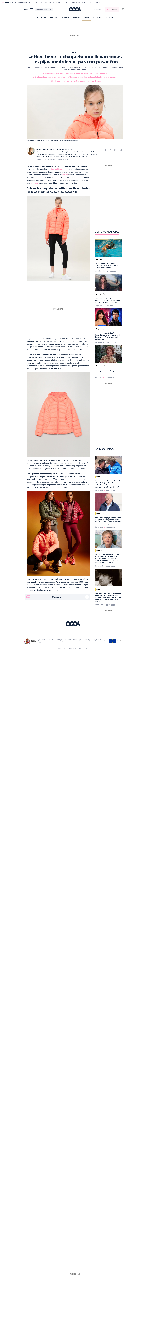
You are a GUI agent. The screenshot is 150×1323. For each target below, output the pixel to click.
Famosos (76, 18)
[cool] (75, 9)
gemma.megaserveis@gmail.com (61, 149)
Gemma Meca (42, 149)
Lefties (65, 175)
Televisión (97, 18)
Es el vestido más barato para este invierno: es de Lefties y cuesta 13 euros (76, 74)
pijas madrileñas (56, 169)
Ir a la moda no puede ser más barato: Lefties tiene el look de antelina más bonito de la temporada (75, 77)
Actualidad (41, 18)
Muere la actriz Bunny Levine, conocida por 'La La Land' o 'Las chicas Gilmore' (107, 372)
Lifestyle (109, 18)
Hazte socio (113, 9)
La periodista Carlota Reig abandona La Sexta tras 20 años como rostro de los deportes (107, 300)
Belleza (53, 18)
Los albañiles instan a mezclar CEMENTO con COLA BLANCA (33, 2)
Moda (86, 18)
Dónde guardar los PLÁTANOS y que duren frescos (70, 2)
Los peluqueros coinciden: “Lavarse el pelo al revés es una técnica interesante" (107, 266)
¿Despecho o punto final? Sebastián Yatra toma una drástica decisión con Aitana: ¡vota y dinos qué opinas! (108, 336)
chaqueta (34, 183)
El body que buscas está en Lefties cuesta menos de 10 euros (75, 81)
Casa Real (65, 18)
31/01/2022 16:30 (41, 159)
